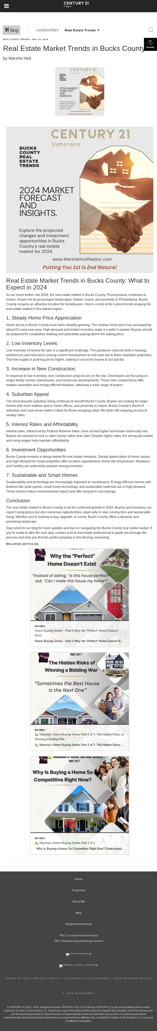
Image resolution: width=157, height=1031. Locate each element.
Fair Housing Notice (133, 978)
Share (150, 47)
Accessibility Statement (87, 978)
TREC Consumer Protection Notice (78, 935)
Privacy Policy (47, 978)
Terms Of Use (17, 978)
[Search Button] (150, 30)
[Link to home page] (78, 6)
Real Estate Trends (16, 39)
